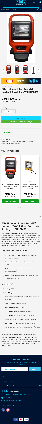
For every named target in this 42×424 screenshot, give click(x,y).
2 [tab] (20, 207)
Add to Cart (10, 201)
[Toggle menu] (2, 3)
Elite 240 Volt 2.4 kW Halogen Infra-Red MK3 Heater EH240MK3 (10, 186)
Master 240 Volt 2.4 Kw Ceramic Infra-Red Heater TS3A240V (30, 186)
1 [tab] (18, 207)
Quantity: (4, 108)
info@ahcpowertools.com (12, 401)
